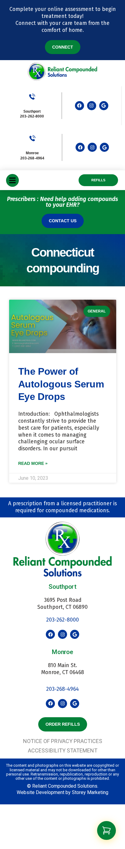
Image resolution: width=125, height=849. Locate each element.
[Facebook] (79, 105)
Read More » (33, 463)
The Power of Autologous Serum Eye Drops (61, 384)
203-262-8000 (32, 116)
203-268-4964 (62, 689)
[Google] (103, 105)
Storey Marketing (90, 792)
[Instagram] (91, 105)
